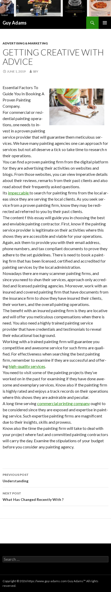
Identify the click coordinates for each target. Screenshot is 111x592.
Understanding (16, 478)
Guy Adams (15, 23)
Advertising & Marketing (25, 43)
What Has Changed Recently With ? (33, 496)
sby (35, 71)
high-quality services (27, 366)
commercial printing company (63, 403)
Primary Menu (105, 23)
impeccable (18, 192)
